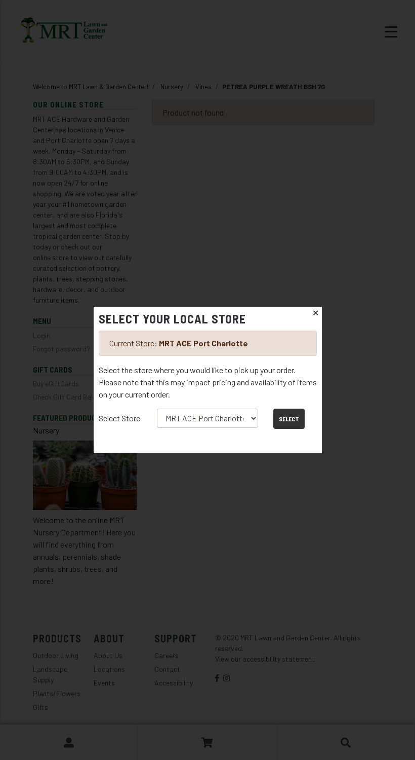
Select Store (119, 418)
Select (289, 418)
